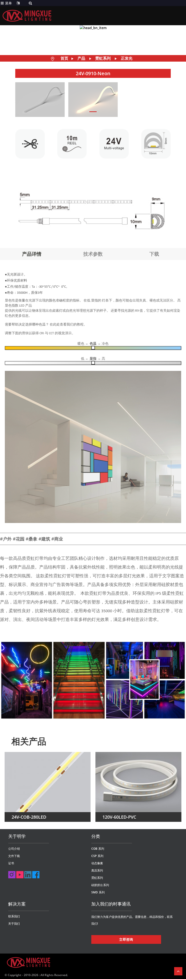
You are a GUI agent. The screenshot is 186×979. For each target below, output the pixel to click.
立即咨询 (126, 939)
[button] (93, 111)
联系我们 (14, 916)
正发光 (126, 58)
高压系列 (97, 870)
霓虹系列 (103, 58)
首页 (64, 58)
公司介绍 (14, 849)
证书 (11, 863)
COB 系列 (97, 849)
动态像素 (97, 863)
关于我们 (14, 924)
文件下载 (14, 856)
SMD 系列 (98, 892)
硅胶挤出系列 (100, 885)
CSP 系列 (97, 856)
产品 (81, 58)
